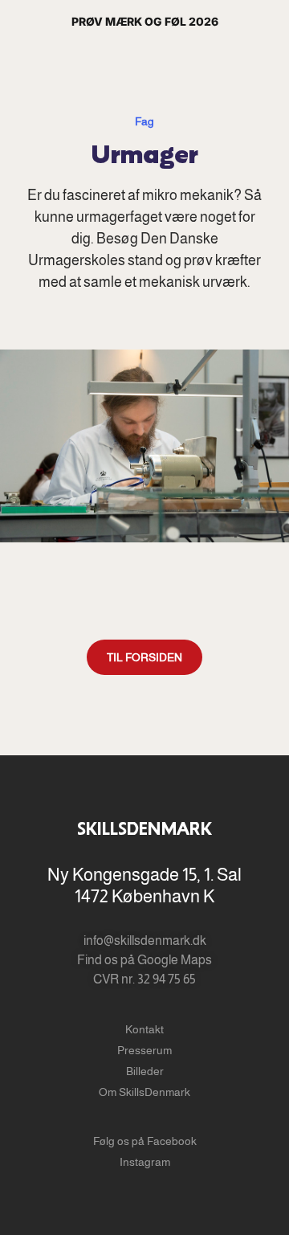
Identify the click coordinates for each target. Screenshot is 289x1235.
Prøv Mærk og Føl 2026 (144, 21)
